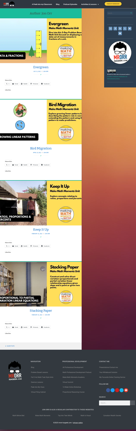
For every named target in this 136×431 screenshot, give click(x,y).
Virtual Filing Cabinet (38, 392)
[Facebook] (108, 390)
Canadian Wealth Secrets (112, 415)
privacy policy (78, 423)
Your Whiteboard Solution (108, 372)
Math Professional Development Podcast (77, 372)
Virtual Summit (68, 382)
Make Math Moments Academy (74, 377)
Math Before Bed (18, 415)
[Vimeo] (122, 390)
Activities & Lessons (89, 4)
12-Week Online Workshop (72, 387)
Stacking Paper (41, 311)
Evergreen (40, 67)
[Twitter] (113, 390)
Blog (57, 4)
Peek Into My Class (37, 387)
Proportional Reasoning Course (73, 392)
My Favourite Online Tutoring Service (112, 377)
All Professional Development (73, 367)
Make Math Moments (42, 415)
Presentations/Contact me (108, 367)
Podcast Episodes (70, 4)
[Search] (133, 4)
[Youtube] (117, 390)
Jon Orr (45, 71)
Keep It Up (41, 229)
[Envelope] (126, 390)
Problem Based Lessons (39, 372)
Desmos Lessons (37, 382)
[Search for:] (120, 13)
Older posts (10, 346)
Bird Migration (41, 148)
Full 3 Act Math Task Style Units (42, 377)
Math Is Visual (86, 415)
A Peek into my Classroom (42, 4)
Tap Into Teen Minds (65, 415)
